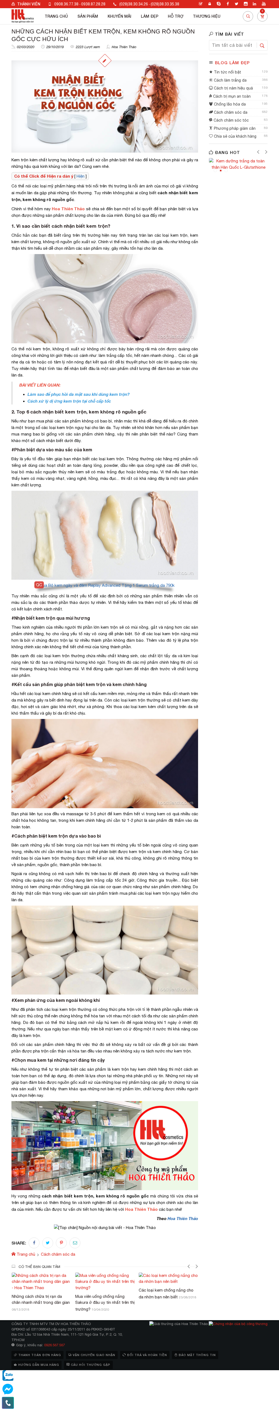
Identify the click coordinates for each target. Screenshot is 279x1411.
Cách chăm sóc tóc (231, 120)
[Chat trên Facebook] (7, 1389)
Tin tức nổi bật (227, 72)
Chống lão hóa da (229, 104)
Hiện (80, 176)
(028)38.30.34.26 (133, 4)
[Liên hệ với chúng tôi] (7, 1402)
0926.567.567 (54, 1345)
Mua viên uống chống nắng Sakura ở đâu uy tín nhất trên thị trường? (41, 1302)
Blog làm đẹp (232, 62)
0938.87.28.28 (93, 4)
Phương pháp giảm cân (234, 128)
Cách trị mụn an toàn (231, 96)
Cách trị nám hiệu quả (233, 88)
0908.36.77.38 (66, 4)
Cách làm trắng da (230, 80)
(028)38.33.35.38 (165, 4)
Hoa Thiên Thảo (124, 47)
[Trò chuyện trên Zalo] (7, 1375)
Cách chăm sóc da (230, 112)
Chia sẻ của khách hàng (234, 136)
